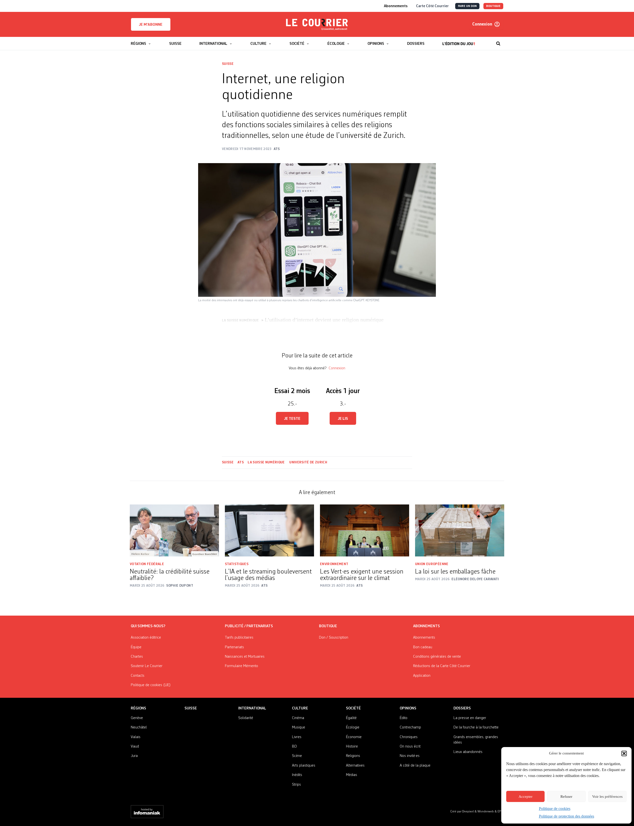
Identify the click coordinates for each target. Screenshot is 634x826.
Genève (137, 718)
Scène (297, 756)
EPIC (500, 811)
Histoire (352, 747)
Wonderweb (486, 811)
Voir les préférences (607, 797)
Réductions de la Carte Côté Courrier (441, 666)
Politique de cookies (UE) (151, 685)
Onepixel (468, 811)
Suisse (228, 64)
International (252, 708)
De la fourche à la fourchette (476, 727)
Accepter (525, 797)
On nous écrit (410, 747)
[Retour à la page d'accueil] (317, 24)
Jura (134, 756)
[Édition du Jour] (459, 41)
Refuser (566, 797)
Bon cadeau (422, 647)
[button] (624, 753)
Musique (298, 727)
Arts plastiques (303, 766)
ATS (241, 462)
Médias (351, 775)
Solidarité (245, 718)
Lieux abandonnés (467, 752)
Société (353, 708)
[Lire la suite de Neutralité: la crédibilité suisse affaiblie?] (174, 530)
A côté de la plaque (415, 766)
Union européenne (432, 564)
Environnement (334, 564)
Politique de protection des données (566, 816)
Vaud (135, 747)
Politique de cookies (554, 808)
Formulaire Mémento (241, 666)
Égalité (351, 718)
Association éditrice (146, 638)
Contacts (137, 676)
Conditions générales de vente (437, 657)
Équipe (136, 647)
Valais (135, 737)
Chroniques (409, 737)
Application (421, 676)
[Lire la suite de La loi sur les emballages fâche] (459, 530)
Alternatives (355, 766)
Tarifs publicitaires (239, 638)
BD (294, 747)
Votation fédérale (147, 564)
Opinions (408, 708)
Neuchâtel (139, 727)
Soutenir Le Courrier (146, 666)
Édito (403, 718)
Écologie (352, 727)
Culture (300, 708)
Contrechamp (410, 727)
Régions (138, 708)
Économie (354, 737)
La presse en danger (469, 718)
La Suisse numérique (266, 462)
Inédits (297, 775)
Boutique (328, 626)
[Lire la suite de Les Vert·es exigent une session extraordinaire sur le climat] (364, 530)
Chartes (137, 657)
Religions (353, 756)
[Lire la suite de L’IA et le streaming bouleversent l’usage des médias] (269, 530)
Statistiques (236, 564)
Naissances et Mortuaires (244, 657)
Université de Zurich (308, 462)
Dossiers (462, 708)
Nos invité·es (410, 756)
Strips (296, 785)
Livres (296, 737)
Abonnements (424, 638)
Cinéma (298, 718)
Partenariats (234, 647)
